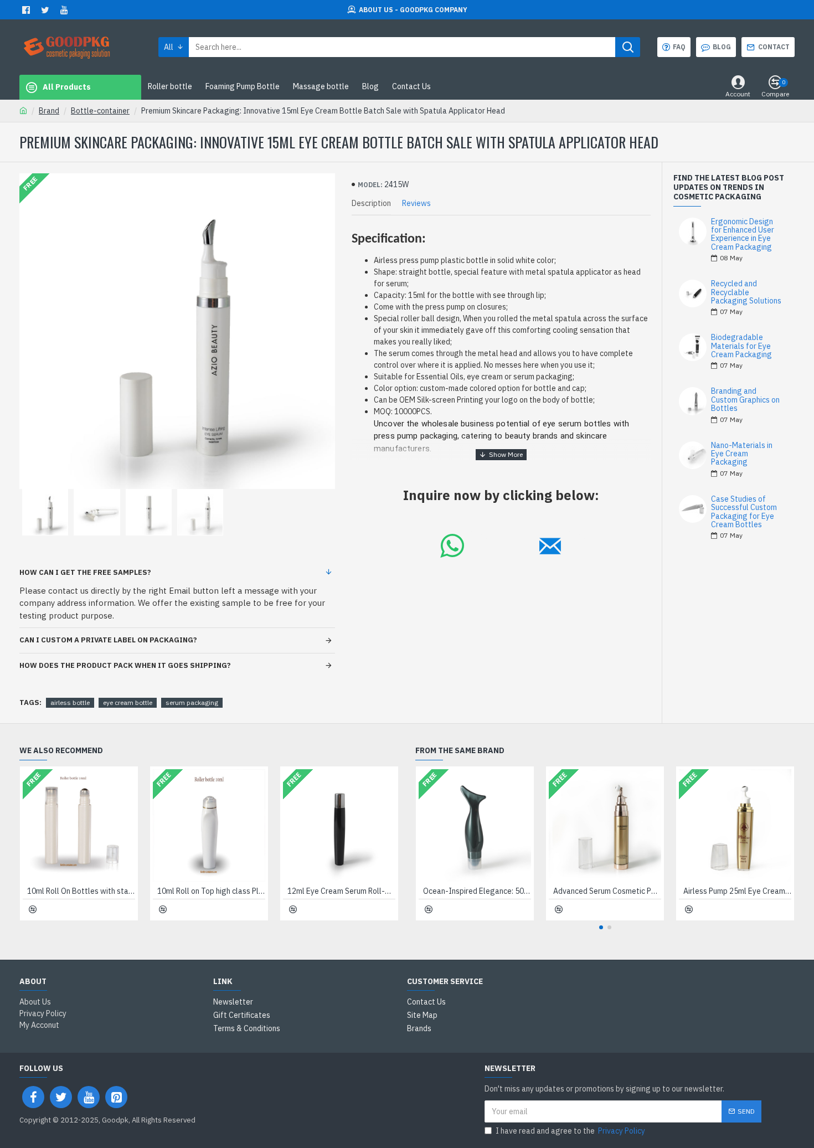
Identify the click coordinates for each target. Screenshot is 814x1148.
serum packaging (192, 702)
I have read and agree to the (570, 1131)
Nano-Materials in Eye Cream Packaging (741, 454)
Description (371, 203)
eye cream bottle (127, 702)
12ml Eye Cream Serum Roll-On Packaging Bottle (341, 891)
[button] (601, 927)
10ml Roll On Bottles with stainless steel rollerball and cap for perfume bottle (81, 891)
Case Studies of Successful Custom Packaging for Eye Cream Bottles (744, 512)
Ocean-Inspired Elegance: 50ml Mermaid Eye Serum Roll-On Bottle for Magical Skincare (477, 891)
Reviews (416, 203)
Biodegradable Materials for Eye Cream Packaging (741, 346)
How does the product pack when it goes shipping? (125, 665)
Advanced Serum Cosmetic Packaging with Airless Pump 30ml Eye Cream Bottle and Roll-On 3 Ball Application (607, 891)
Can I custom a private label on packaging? (108, 640)
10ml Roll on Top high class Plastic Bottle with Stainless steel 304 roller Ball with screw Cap (211, 891)
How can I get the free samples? (85, 572)
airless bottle (70, 702)
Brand (49, 111)
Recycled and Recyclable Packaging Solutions (746, 292)
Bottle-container (100, 111)
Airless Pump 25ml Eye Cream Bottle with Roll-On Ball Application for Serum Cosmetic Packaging (737, 891)
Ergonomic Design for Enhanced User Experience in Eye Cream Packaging (742, 235)
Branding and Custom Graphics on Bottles (745, 400)
